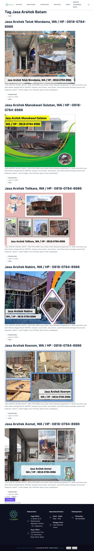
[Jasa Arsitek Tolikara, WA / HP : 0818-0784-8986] (40, 219)
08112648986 (80, 519)
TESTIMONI (77, 5)
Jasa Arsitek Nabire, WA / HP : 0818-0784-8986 (42, 267)
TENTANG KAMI (44, 4)
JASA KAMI (19, 4)
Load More (10, 500)
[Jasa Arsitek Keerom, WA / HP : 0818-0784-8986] (40, 376)
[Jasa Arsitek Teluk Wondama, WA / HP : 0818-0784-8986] (40, 57)
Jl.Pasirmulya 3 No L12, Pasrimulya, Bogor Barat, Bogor (37, 534)
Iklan (10, 16)
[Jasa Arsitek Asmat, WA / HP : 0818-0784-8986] (40, 454)
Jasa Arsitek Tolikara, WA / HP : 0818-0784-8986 (43, 188)
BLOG (75, 7)
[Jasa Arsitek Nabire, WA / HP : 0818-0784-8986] (40, 297)
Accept (68, 548)
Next (15, 497)
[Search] (88, 4)
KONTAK (76, 2)
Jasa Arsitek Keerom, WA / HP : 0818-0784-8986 (43, 345)
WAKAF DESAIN (31, 4)
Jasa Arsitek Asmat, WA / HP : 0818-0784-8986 (42, 424)
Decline (74, 548)
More (67, 4)
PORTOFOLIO (57, 4)
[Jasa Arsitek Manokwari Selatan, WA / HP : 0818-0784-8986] (40, 140)
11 (12, 497)
